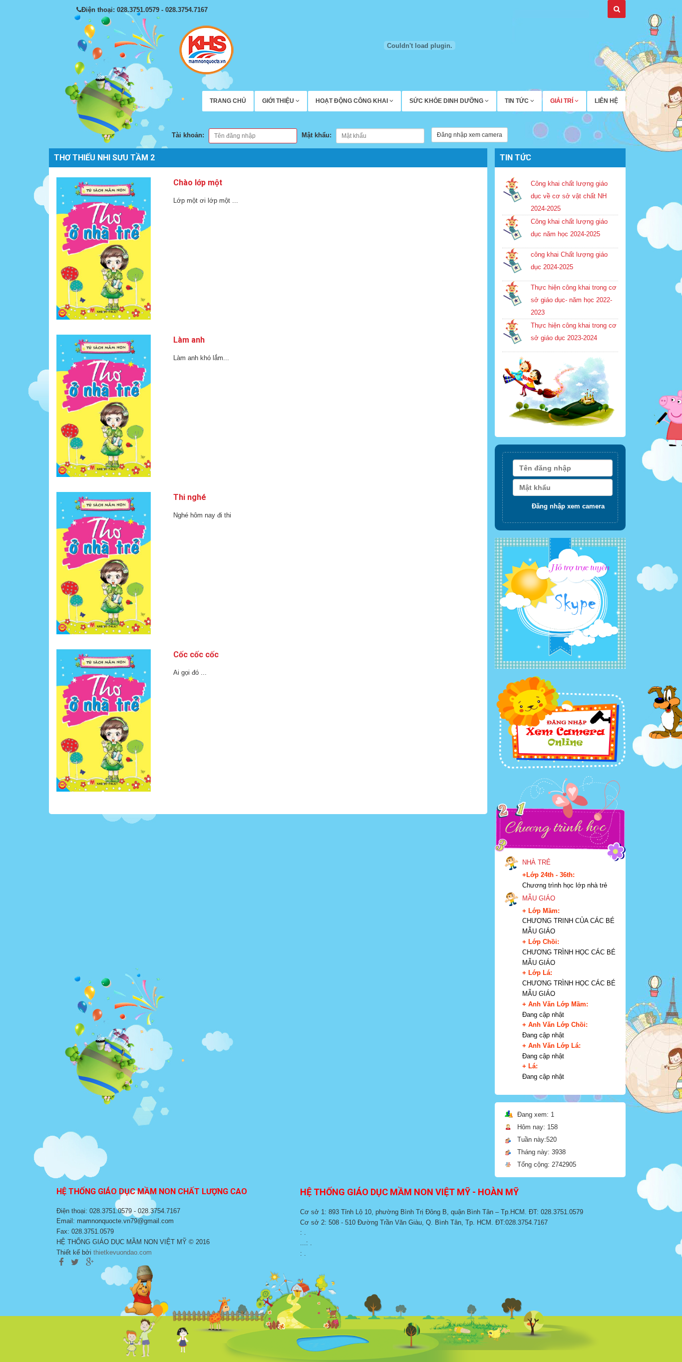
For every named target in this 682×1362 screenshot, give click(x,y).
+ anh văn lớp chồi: (555, 1024)
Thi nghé (189, 497)
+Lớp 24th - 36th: (548, 875)
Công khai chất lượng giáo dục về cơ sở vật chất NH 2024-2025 (569, 196)
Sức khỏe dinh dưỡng (447, 100)
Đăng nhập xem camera (469, 134)
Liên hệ (606, 100)
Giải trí (562, 100)
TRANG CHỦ (228, 100)
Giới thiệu (279, 100)
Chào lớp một (197, 182)
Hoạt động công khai (352, 100)
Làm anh (189, 340)
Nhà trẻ (536, 862)
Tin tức (517, 100)
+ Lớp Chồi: (540, 941)
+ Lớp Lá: (537, 972)
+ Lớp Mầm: (541, 910)
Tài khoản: (188, 135)
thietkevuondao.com (122, 1252)
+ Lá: (530, 1066)
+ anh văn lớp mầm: (555, 1004)
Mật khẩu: (317, 135)
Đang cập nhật (543, 1014)
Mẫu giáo (538, 898)
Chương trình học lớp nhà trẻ (564, 885)
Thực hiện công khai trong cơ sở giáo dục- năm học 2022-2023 (574, 300)
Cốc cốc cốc (196, 654)
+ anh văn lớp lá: (551, 1045)
